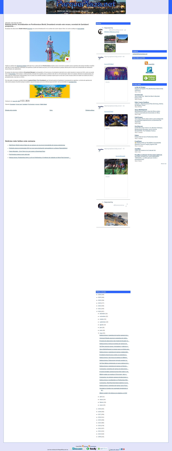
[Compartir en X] (25, 101)
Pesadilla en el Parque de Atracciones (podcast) (148, 155)
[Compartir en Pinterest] (29, 101)
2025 (99, 297)
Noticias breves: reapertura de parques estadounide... (114, 352)
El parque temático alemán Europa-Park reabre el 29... (114, 371)
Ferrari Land (19, 104)
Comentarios (93, 446)
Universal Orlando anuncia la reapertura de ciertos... (114, 338)
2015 (99, 420)
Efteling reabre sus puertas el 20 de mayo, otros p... (113, 374)
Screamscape (139, 94)
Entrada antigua (90, 110)
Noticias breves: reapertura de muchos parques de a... (114, 335)
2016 (99, 417)
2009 (99, 436)
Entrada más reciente (11, 110)
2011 (99, 431)
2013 (99, 425)
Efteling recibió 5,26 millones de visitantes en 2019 (113, 393)
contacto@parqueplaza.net (140, 54)
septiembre (103, 322)
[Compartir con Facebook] (27, 101)
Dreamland (12, 104)
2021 (99, 308)
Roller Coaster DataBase (142, 102)
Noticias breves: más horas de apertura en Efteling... (114, 357)
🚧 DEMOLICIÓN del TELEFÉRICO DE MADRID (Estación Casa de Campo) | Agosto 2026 (148, 143)
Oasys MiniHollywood (141, 109)
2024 (99, 300)
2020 (99, 311)
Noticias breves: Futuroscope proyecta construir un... (114, 360)
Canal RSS (151, 64)
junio (101, 330)
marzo (101, 399)
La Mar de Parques (140, 87)
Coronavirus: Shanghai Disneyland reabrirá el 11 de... (114, 383)
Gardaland (24, 104)
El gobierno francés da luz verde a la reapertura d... (113, 355)
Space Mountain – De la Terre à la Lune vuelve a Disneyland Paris (27, 151)
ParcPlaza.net (139, 126)
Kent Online (12, 74)
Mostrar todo (163, 163)
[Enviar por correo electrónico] (21, 101)
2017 (99, 414)
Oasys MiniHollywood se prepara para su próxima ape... (115, 349)
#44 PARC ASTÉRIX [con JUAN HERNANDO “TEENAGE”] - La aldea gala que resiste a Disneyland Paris (147, 158)
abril (101, 396)
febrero (102, 402)
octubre (102, 319)
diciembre (102, 313)
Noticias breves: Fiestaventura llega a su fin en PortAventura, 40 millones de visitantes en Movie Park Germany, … (40, 157)
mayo (101, 333)
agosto (102, 324)
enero (101, 405)
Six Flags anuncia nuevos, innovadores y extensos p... (114, 346)
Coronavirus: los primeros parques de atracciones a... (114, 377)
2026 (99, 294)
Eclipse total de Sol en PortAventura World (146, 137)
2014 (99, 423)
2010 (99, 434)
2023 (99, 303)
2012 (99, 428)
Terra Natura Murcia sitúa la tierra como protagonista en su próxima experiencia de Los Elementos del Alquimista (149, 120)
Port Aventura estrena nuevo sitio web (19, 154)
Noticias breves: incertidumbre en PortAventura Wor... (114, 380)
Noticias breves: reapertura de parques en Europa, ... (114, 366)
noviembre (103, 316)
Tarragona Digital (21, 65)
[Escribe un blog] (23, 101)
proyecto (37, 104)
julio (101, 327)
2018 (99, 411)
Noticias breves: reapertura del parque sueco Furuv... (114, 385)
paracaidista (80, 28)
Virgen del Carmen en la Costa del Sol (145, 150)
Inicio (51, 110)
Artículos (86, 446)
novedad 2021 (73, 82)
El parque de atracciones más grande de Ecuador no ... (114, 341)
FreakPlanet (138, 141)
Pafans (137, 135)
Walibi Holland (43, 104)
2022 (99, 306)
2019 (99, 409)
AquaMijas (138, 149)
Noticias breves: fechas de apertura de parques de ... (114, 343)
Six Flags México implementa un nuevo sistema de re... (114, 363)
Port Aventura (31, 104)
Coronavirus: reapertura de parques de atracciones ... (114, 369)
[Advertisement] (86, 17)
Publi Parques (139, 117)
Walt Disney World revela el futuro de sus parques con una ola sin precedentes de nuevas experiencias (37, 145)
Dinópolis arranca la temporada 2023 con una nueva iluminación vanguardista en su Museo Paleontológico (38, 148)
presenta (29, 28)
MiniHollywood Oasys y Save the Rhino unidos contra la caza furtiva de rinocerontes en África (147, 112)
